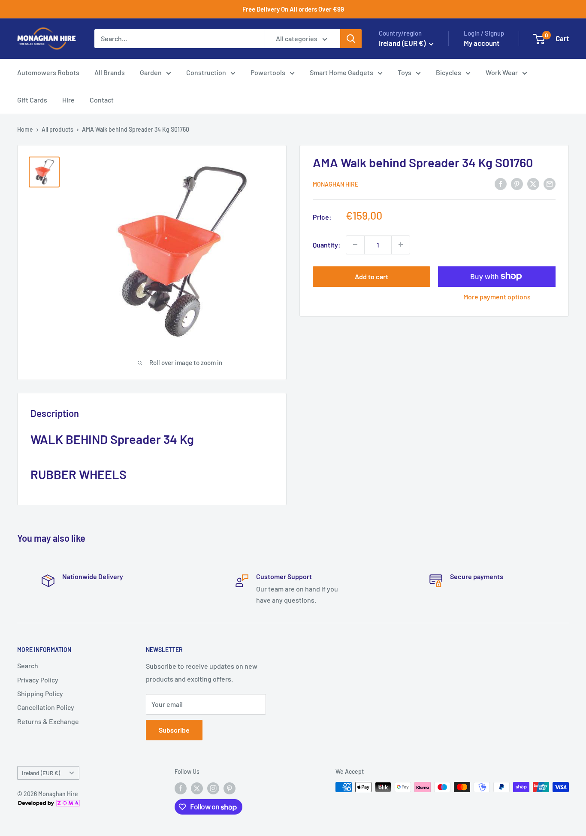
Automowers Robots (48, 72)
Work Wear (502, 72)
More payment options (497, 296)
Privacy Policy (37, 680)
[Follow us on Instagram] (213, 788)
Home (25, 129)
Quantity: (327, 244)
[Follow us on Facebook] (181, 788)
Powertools (268, 72)
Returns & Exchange (48, 721)
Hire (68, 100)
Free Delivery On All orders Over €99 (293, 9)
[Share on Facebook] (501, 183)
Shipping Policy (40, 693)
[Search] (351, 38)
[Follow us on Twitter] (197, 788)
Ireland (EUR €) (41, 772)
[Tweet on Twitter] (533, 183)
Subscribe (174, 730)
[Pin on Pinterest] (517, 183)
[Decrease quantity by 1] (355, 244)
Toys (404, 72)
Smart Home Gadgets (341, 72)
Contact (102, 100)
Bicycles (448, 72)
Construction (206, 72)
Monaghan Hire (335, 183)
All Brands (109, 72)
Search (27, 665)
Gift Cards (32, 100)
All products (57, 129)
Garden (151, 72)
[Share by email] (550, 183)
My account (481, 43)
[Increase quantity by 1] (401, 244)
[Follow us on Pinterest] (230, 788)
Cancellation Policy (45, 707)
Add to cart (371, 276)
